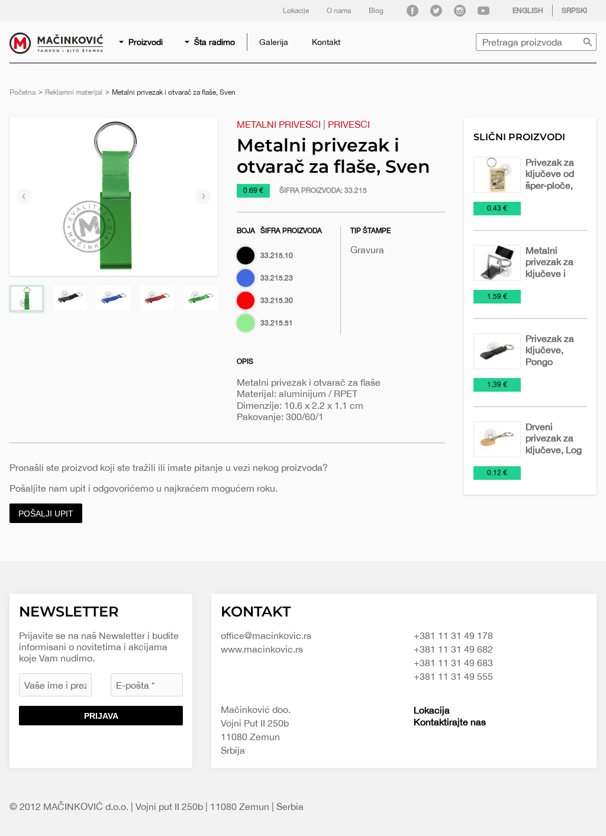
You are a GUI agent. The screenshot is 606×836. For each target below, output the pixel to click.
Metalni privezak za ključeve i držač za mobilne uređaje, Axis (553, 278)
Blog (376, 11)
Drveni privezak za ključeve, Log (554, 437)
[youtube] (483, 11)
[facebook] (412, 11)
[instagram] (460, 11)
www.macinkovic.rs (262, 649)
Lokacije (296, 11)
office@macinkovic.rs (266, 635)
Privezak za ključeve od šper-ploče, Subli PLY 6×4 (550, 185)
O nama (339, 11)
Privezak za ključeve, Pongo (550, 349)
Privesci (349, 124)
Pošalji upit (45, 513)
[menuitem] (142, 42)
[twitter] (436, 11)
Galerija (273, 42)
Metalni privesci (279, 124)
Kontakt (326, 42)
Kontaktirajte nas (450, 721)
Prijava (101, 716)
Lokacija (432, 710)
